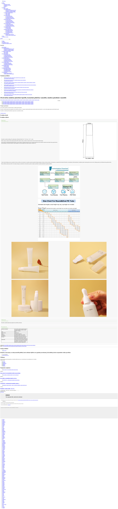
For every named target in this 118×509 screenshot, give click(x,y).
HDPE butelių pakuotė (7, 19)
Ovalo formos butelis (9, 20)
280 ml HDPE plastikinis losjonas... (9, 85)
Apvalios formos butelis (9, 16)
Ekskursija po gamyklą (7, 5)
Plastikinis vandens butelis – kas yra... (7, 388)
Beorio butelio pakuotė (7, 26)
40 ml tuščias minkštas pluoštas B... (9, 83)
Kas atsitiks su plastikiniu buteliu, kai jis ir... (8, 378)
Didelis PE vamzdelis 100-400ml (10, 11)
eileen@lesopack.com (5, 355)
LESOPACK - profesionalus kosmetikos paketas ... (9, 383)
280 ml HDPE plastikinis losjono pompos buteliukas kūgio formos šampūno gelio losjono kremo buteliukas (19, 345)
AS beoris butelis (8, 28)
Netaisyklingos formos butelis (10, 18)
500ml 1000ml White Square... (8, 95)
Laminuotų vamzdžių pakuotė (8, 12)
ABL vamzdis (8, 13)
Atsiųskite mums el (3, 113)
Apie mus (3, 3)
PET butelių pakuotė (7, 15)
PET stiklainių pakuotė (7, 69)
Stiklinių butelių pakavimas (10, 34)
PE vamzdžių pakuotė (7, 9)
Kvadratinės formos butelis (10, 17)
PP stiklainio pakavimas (9, 30)
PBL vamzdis (8, 14)
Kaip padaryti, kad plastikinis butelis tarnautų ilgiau (10, 373)
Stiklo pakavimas (6, 33)
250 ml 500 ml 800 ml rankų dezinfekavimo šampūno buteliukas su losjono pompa (14, 346)
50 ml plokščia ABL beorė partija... (9, 78)
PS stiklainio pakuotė (9, 31)
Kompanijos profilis (7, 4)
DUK (5, 6)
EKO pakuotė (6, 8)
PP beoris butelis (8, 27)
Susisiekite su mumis (5, 36)
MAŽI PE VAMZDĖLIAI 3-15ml (11, 10)
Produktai (3, 7)
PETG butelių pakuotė (7, 23)
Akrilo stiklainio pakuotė (9, 32)
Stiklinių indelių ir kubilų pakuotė (11, 35)
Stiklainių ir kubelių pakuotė (8, 29)
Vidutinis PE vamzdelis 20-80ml (7, 43)
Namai (3, 2)
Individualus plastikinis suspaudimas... (9, 88)
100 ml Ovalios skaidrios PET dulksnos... (10, 90)
